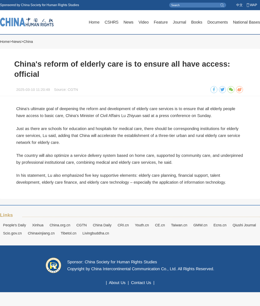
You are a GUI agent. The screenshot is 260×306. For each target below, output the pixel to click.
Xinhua (37, 225)
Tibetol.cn (68, 233)
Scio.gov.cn (12, 233)
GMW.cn (200, 225)
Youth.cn (142, 225)
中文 (239, 5)
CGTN (81, 225)
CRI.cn (123, 225)
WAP (253, 5)
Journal (179, 22)
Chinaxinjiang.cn (41, 233)
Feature (161, 22)
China (28, 42)
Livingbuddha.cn (95, 233)
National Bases (246, 22)
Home (94, 22)
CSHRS (111, 22)
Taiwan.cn (179, 225)
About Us (117, 282)
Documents (217, 22)
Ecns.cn (219, 225)
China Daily (102, 225)
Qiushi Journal (244, 225)
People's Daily (14, 225)
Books (196, 22)
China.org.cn (60, 225)
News (128, 22)
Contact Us (141, 282)
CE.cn (160, 225)
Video (144, 22)
